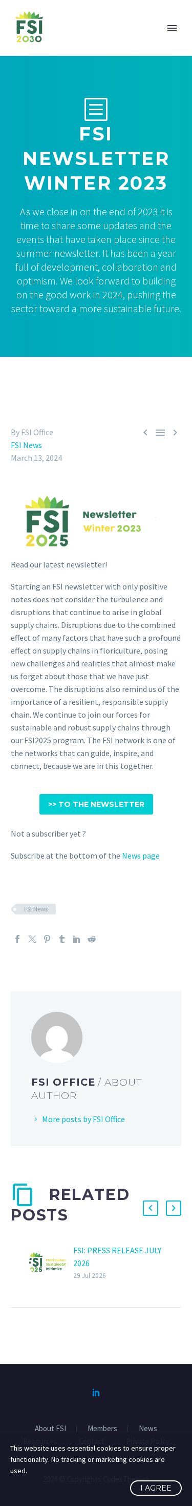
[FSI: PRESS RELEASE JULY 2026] (51, 1262)
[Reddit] (92, 939)
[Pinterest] (47, 939)
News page (141, 855)
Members (102, 1429)
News (148, 1429)
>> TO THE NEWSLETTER (96, 804)
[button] (150, 1208)
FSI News (26, 445)
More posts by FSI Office (83, 1119)
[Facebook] (17, 939)
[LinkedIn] (77, 939)
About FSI (50, 1429)
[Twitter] (32, 939)
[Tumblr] (62, 939)
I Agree (156, 1488)
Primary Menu (172, 28)
